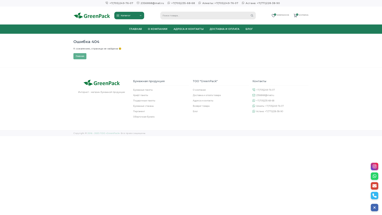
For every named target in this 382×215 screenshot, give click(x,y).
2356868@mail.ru (152, 3)
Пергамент (139, 111)
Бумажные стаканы (143, 106)
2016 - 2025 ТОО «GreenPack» (104, 133)
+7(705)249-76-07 (121, 3)
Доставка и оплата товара (207, 95)
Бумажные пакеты (143, 90)
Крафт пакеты (140, 95)
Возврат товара (201, 106)
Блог (249, 29)
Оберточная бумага (143, 116)
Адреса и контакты (203, 100)
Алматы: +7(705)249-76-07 (220, 3)
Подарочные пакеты (144, 100)
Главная (135, 29)
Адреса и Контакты (189, 29)
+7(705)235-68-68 (183, 3)
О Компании (157, 29)
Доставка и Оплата (224, 29)
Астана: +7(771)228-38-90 (262, 3)
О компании (199, 90)
